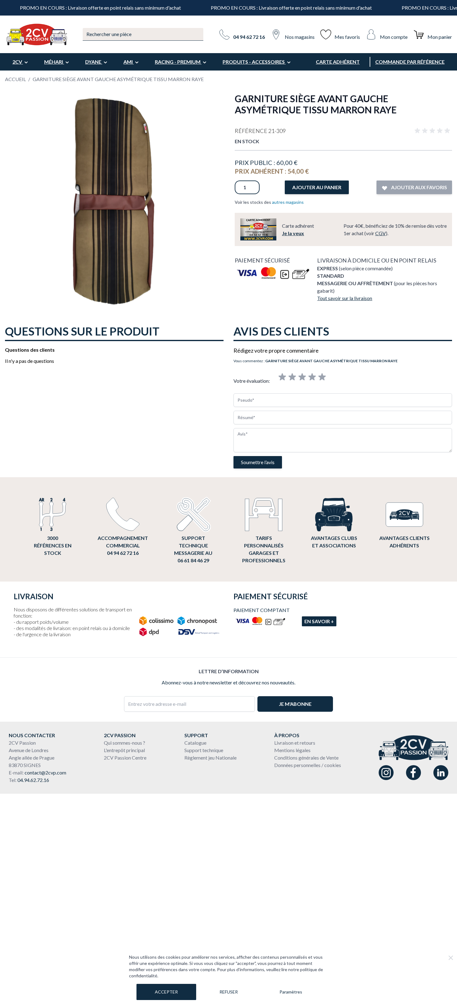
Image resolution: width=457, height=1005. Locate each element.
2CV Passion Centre (125, 758)
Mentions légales (292, 750)
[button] (433, 131)
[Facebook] (413, 772)
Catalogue (195, 743)
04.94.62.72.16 (33, 780)
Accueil (15, 79)
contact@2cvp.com (45, 772)
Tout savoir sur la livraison (344, 298)
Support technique (203, 750)
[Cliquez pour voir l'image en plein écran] (113, 201)
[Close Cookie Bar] (451, 958)
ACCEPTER (166, 991)
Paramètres (290, 991)
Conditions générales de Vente (306, 758)
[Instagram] (386, 772)
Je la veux (293, 233)
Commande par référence (410, 62)
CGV (380, 233)
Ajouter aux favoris (418, 187)
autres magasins (288, 202)
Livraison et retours (294, 743)
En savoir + (319, 621)
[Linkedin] (440, 772)
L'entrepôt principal (124, 750)
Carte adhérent (338, 62)
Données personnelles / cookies (307, 765)
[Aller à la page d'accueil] (36, 34)
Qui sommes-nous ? (124, 743)
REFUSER (228, 991)
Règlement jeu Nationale (210, 758)
